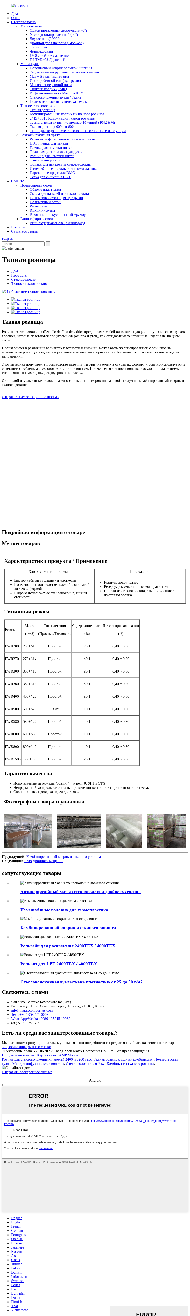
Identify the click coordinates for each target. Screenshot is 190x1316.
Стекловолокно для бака (85, 1064)
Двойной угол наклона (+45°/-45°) (57, 43)
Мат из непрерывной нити (51, 85)
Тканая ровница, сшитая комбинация (123, 1059)
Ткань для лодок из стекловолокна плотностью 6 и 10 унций (78, 131)
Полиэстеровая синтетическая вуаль (58, 101)
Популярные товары (18, 1055)
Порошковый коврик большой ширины (61, 68)
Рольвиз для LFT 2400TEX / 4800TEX (58, 963)
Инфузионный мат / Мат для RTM (57, 93)
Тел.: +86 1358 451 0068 (29, 1014)
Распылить (38, 206)
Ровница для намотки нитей (52, 156)
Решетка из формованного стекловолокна (63, 139)
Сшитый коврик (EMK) (48, 89)
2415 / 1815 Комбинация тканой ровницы (62, 118)
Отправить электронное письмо (27, 1072)
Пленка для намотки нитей (51, 148)
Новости (18, 227)
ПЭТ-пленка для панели (49, 143)
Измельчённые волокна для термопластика (64, 168)
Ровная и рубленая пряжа (40, 135)
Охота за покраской (45, 160)
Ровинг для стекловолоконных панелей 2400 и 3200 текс (47, 1059)
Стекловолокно (23, 22)
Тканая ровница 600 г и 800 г (53, 127)
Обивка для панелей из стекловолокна (60, 164)
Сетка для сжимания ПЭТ (50, 177)
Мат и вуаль (29, 64)
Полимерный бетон (45, 202)
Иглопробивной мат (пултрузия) (55, 81)
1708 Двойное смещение (49, 55)
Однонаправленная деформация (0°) (58, 30)
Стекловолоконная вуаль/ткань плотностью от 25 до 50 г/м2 (81, 982)
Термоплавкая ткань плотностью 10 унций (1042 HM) (72, 122)
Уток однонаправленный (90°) (54, 35)
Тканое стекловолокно (38, 106)
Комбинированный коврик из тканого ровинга (67, 114)
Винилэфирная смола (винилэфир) (57, 223)
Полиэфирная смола (36, 185)
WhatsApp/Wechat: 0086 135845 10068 (40, 1019)
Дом (14, 14)
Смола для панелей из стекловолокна (59, 194)
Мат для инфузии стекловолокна (38, 1064)
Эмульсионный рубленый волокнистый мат (64, 72)
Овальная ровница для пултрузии (56, 152)
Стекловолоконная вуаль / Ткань (55, 97)
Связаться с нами (24, 231)
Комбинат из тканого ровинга (130, 1064)
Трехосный (38, 47)
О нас (15, 18)
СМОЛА (18, 181)
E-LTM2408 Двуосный (47, 60)
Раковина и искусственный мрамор (58, 215)
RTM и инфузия (42, 210)
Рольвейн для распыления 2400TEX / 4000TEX (67, 945)
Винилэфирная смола (37, 219)
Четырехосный (41, 51)
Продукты (19, 275)
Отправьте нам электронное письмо (30, 397)
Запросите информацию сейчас (26, 1047)
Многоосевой (31, 26)
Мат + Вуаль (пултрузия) (49, 76)
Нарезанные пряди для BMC (52, 173)
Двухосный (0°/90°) (45, 39)
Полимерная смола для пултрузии (56, 198)
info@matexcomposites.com (32, 1010)
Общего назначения (45, 189)
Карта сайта (46, 1055)
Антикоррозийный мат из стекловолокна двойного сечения (80, 891)
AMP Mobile (68, 1055)
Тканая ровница (42, 110)
